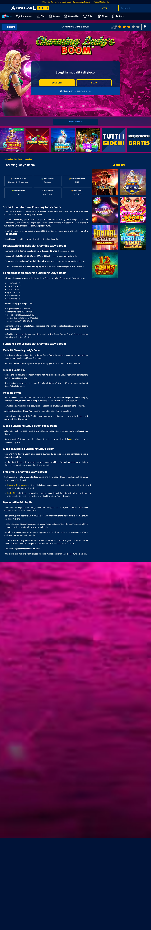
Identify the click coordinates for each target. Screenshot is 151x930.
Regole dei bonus (75, 122)
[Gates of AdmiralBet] (133, 182)
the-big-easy (82, 129)
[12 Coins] (105, 265)
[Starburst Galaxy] (105, 210)
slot (70, 439)
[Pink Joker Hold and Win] (133, 210)
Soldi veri (57, 82)
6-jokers (4, 129)
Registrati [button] (125, 8)
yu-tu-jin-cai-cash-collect (62, 129)
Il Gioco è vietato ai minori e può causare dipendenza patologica (66, 1)
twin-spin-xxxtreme (34, 129)
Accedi (104, 8)
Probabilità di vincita (101, 1)
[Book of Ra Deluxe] (105, 182)
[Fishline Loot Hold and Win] (133, 237)
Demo (94, 82)
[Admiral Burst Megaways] (105, 237)
